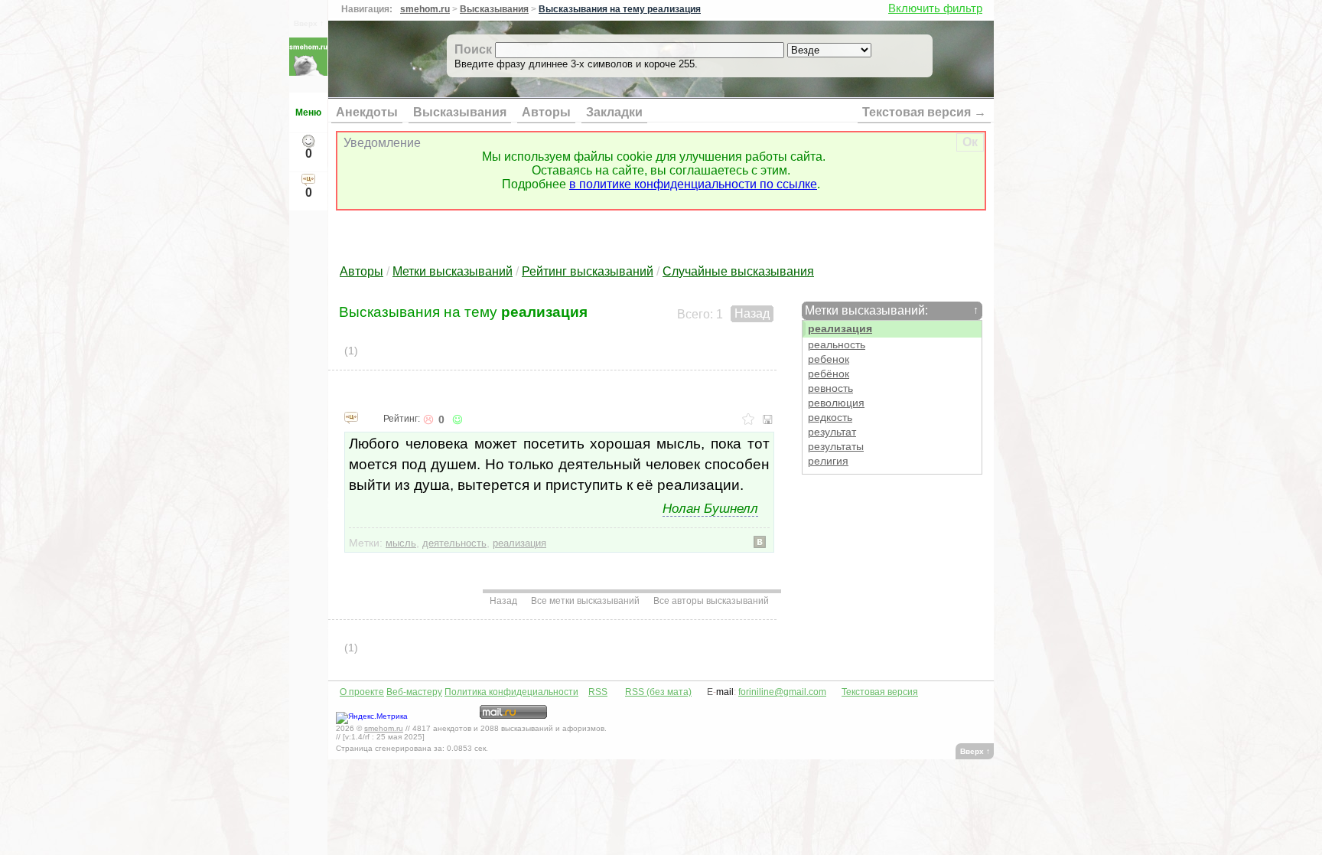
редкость (830, 417)
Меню (308, 112)
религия (828, 461)
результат (832, 432)
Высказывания (494, 9)
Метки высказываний (452, 271)
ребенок (828, 359)
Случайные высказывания (738, 271)
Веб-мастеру (414, 692)
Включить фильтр (935, 8)
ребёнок (828, 374)
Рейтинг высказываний (587, 271)
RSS (597, 692)
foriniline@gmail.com (782, 692)
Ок (970, 141)
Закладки (614, 112)
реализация (840, 328)
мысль (401, 543)
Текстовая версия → (924, 112)
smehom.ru (425, 9)
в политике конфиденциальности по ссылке (693, 184)
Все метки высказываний (585, 601)
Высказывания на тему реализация (620, 9)
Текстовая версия (880, 692)
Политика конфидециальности (511, 692)
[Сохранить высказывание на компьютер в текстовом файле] (768, 419)
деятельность (454, 543)
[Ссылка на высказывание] (351, 417)
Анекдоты (367, 112)
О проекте (362, 692)
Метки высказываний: (891, 310)
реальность (836, 345)
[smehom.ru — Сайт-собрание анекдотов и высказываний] (308, 71)
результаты (836, 446)
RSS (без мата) (658, 692)
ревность (830, 388)
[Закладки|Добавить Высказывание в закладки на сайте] (748, 419)
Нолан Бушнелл (710, 508)
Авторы (546, 112)
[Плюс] (456, 419)
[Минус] (428, 419)
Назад (752, 313)
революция (836, 403)
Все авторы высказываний (711, 601)
